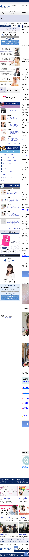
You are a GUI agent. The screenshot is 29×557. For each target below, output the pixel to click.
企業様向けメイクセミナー (8, 154)
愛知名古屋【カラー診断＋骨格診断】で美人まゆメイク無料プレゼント (13, 207)
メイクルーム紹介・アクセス (23, 541)
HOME (1, 539)
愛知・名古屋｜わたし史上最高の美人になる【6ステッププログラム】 (13, 193)
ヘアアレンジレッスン (6, 517)
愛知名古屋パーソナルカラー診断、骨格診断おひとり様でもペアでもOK (13, 200)
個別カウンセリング (7, 180)
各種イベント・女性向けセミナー (10, 163)
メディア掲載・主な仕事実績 (10, 541)
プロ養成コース (6, 168)
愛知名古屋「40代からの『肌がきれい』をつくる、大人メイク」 (13, 118)
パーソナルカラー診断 (7, 171)
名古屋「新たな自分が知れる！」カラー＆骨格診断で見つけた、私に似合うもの (13, 132)
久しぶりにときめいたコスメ (13, 110)
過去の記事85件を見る (14, 228)
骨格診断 (5, 174)
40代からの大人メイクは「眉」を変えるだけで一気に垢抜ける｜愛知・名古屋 (13, 139)
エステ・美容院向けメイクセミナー (10, 160)
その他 (5, 23)
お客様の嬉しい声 (20, 539)
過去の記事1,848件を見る (13, 143)
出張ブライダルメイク (7, 177)
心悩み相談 (22, 517)
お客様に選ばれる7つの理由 (9, 539)
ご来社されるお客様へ (7, 317)
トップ (1, 23)
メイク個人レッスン (7, 166)
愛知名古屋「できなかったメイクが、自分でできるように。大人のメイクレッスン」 (13, 125)
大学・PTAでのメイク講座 (8, 157)
